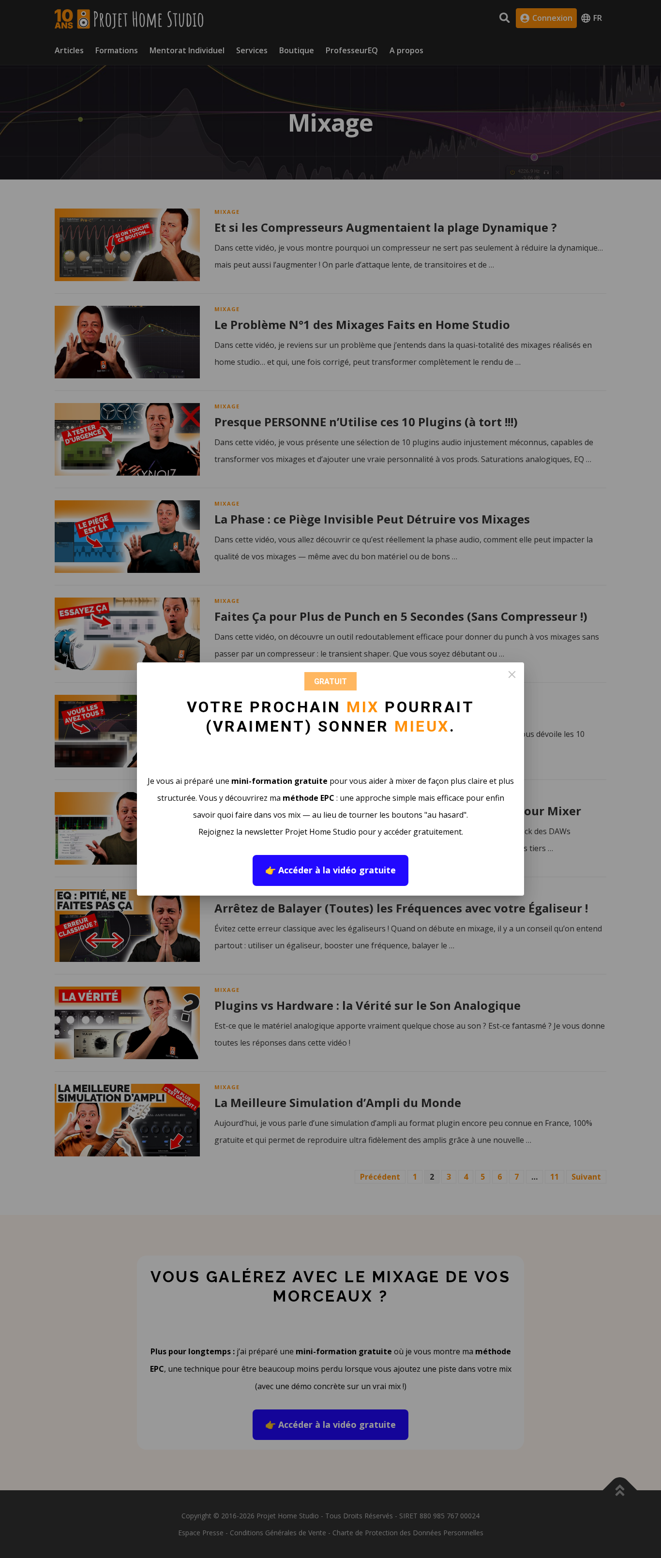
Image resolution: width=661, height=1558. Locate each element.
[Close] (512, 674)
